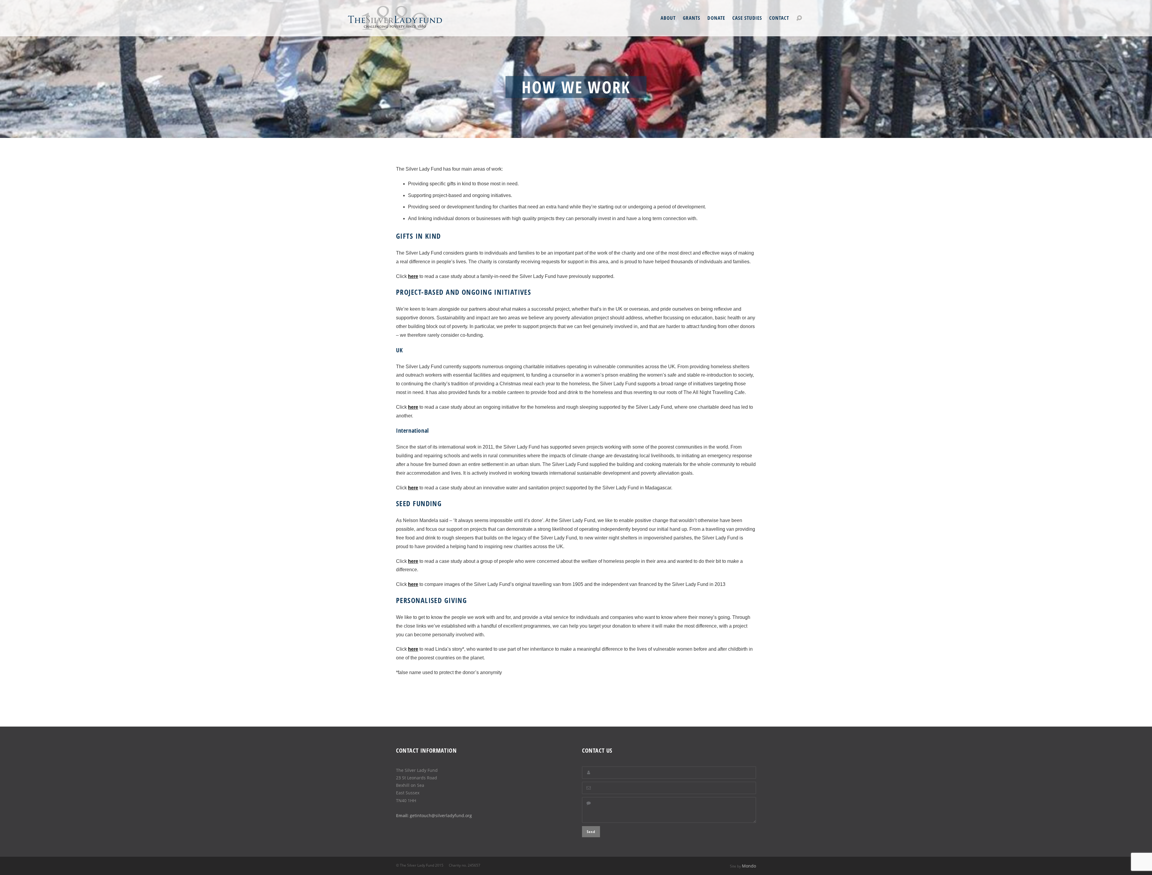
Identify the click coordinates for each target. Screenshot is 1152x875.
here (413, 276)
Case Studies (747, 18)
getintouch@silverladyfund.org (441, 815)
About (668, 18)
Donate (716, 18)
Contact (779, 18)
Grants (691, 18)
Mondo (749, 866)
